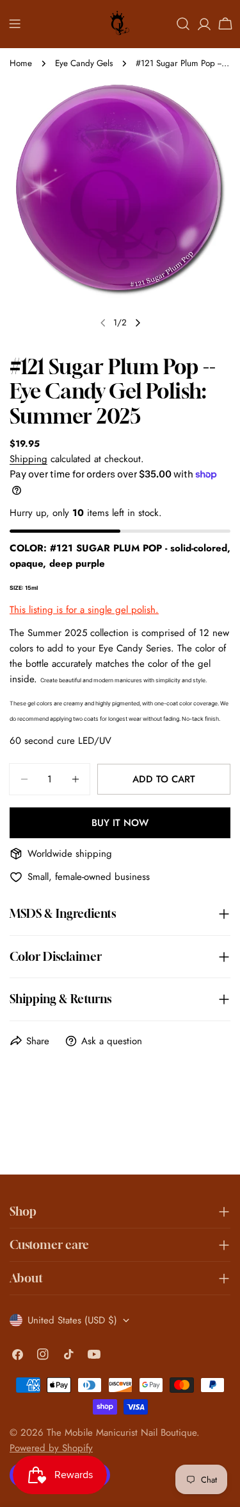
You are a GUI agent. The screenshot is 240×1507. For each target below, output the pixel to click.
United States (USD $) (72, 1320)
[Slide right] (137, 323)
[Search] (183, 24)
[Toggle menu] (15, 24)
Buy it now (120, 823)
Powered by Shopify (51, 1448)
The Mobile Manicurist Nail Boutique (121, 1432)
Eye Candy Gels (84, 63)
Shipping (28, 459)
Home (21, 63)
